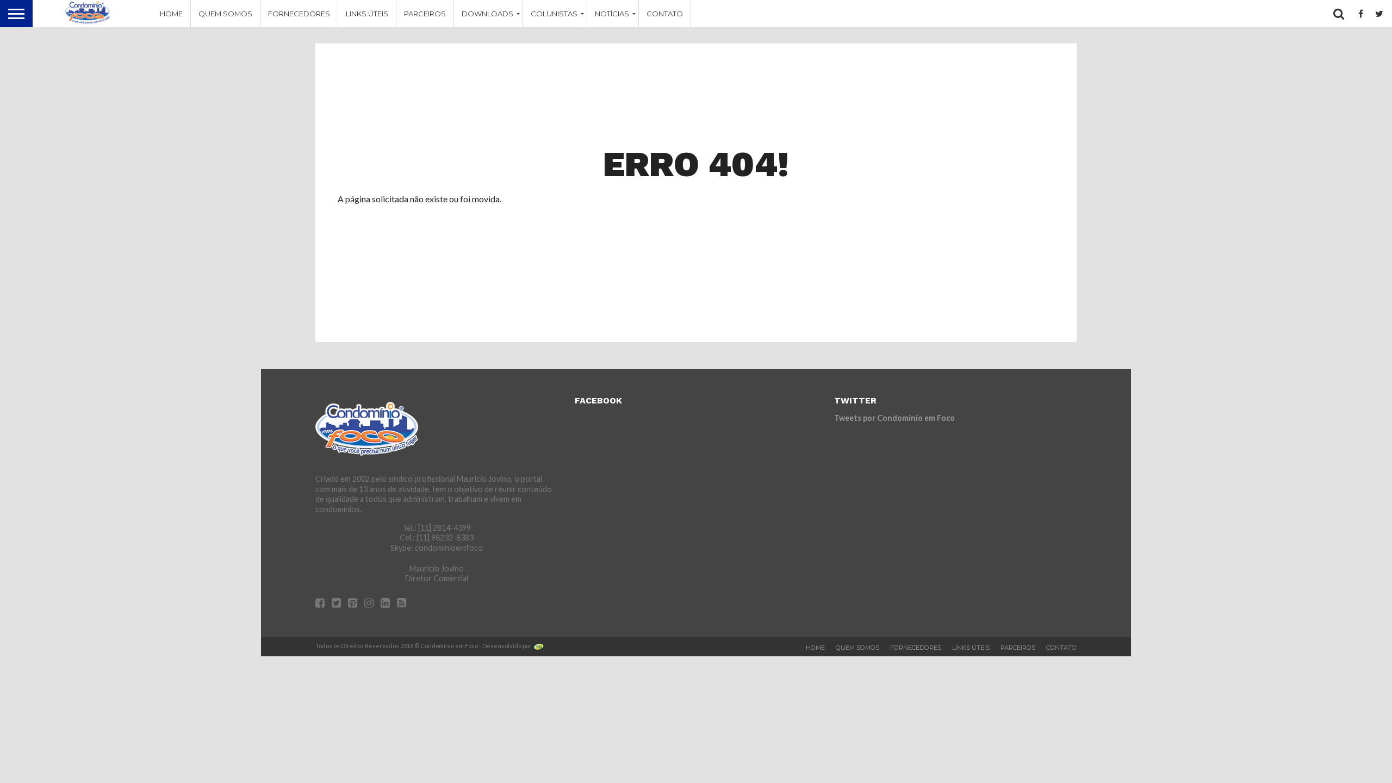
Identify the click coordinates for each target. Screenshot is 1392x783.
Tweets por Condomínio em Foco (894, 417)
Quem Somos (225, 13)
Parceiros (425, 13)
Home (171, 13)
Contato (665, 13)
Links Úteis (367, 13)
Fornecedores (299, 13)
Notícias (612, 13)
